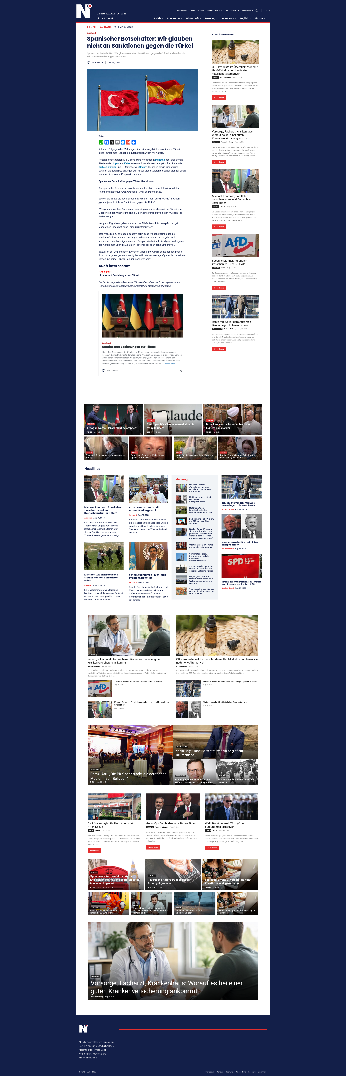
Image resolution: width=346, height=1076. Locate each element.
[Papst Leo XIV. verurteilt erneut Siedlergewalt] (148, 489)
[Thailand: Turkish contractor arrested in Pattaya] (106, 448)
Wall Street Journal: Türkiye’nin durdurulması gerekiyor (224, 825)
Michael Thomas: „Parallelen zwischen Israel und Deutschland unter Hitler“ (232, 199)
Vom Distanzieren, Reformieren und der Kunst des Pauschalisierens (199, 557)
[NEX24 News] (84, 11)
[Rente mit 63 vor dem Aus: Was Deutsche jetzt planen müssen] (235, 306)
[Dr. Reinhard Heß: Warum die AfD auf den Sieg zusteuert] (181, 521)
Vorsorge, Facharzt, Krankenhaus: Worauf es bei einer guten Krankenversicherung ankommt (232, 135)
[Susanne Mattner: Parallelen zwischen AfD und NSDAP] (235, 245)
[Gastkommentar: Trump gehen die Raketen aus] (181, 546)
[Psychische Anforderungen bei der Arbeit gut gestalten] (173, 874)
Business (151, 420)
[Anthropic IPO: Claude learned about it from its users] (173, 419)
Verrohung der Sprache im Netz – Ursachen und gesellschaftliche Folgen (201, 568)
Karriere (152, 876)
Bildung (94, 872)
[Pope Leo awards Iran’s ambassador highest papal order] (232, 419)
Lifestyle (215, 77)
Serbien (103, 167)
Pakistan (160, 159)
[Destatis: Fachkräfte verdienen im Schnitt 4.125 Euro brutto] (108, 903)
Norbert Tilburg (227, 142)
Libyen (115, 163)
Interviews (95, 770)
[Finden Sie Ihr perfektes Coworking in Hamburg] (238, 903)
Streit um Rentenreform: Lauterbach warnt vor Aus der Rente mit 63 (241, 583)
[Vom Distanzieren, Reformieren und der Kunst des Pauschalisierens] (181, 557)
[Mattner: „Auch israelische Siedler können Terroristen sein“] (104, 556)
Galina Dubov (225, 77)
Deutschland (217, 329)
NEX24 (100, 62)
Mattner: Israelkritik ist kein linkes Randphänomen (240, 543)
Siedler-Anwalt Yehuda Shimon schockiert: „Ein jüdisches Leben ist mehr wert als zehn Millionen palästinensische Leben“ (201, 533)
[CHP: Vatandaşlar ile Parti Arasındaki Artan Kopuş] (114, 806)
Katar (127, 163)
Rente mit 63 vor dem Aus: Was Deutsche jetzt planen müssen (231, 323)
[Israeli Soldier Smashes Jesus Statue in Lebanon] (195, 448)
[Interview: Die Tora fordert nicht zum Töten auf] (237, 772)
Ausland (106, 27)
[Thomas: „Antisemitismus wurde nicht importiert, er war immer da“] (181, 591)
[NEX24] (89, 62)
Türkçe (90, 830)
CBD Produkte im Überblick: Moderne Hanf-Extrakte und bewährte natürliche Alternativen (235, 70)
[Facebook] (266, 10)
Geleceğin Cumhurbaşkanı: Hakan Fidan (171, 823)
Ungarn (143, 167)
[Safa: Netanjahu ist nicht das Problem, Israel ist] (148, 556)
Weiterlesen (219, 98)
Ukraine (112, 167)
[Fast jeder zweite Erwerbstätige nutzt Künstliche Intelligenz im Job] (230, 874)
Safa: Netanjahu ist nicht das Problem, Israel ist (147, 576)
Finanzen (216, 142)
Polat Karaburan (161, 827)
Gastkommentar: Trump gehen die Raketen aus (201, 545)
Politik (92, 27)
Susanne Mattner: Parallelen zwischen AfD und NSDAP (229, 262)
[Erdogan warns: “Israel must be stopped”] (113, 419)
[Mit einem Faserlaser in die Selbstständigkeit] (194, 903)
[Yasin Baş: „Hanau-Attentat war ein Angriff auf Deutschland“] (215, 742)
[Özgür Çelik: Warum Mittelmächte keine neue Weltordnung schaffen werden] (181, 579)
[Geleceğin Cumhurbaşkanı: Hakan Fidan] (173, 806)
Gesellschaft (182, 747)
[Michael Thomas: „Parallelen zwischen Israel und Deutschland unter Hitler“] (235, 181)
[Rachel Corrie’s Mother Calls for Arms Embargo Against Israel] (240, 448)
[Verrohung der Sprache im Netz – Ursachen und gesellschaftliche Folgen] (181, 569)
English (91, 424)
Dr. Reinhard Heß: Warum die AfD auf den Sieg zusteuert (201, 521)
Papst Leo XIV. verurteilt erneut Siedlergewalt (144, 509)
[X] (269, 10)
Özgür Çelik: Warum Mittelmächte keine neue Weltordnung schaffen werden (201, 580)
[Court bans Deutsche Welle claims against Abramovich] (150, 448)
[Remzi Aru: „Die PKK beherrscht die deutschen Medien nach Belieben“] (130, 755)
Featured (216, 268)
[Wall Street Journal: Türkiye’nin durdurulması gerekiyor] (231, 806)
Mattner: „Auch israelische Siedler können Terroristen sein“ (101, 577)
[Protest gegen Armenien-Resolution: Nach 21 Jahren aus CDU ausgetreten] (194, 772)
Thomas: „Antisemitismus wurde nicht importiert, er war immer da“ (201, 591)
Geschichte (180, 776)
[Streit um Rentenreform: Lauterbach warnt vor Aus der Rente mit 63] (242, 566)
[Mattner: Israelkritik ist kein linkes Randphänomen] (181, 499)
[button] (256, 10)
